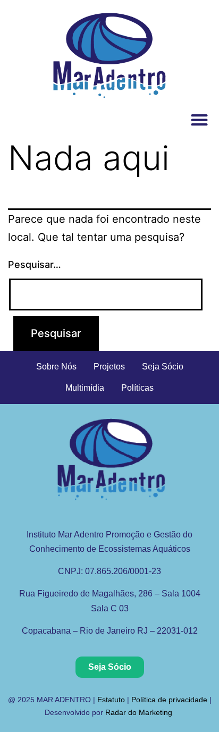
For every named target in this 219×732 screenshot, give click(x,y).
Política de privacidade (169, 699)
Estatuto (111, 699)
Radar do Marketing (139, 712)
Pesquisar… (34, 264)
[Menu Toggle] (199, 120)
